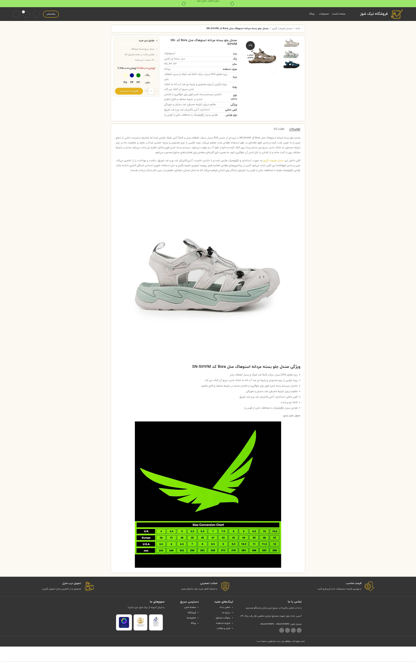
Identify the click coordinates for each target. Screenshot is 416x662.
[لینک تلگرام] (281, 630)
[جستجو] (36, 14)
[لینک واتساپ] (287, 630)
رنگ (147, 75)
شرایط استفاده (223, 623)
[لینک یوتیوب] (293, 630)
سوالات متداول (223, 617)
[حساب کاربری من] (16, 14)
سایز (147, 82)
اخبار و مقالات (223, 628)
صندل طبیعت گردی (282, 28)
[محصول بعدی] (118, 29)
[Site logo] (397, 14)
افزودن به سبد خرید (129, 91)
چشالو (288, 641)
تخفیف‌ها (191, 617)
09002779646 (267, 624)
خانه (298, 28)
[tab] (294, 129)
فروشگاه (192, 612)
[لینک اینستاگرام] (299, 630)
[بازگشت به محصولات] (122, 29)
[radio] (138, 75)
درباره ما (226, 612)
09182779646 (282, 624)
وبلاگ (193, 623)
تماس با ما (225, 607)
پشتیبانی (51, 14)
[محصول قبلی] (125, 29)
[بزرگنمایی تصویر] (273, 68)
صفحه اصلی (190, 607)
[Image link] (156, 621)
